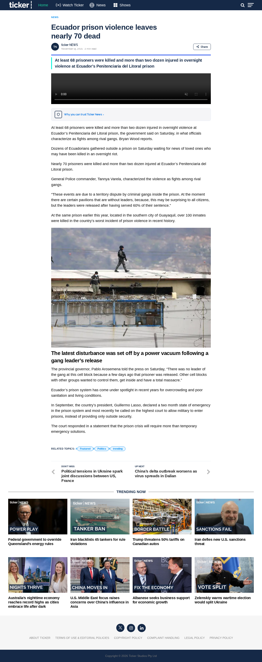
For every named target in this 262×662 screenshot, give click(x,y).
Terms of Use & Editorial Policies (82, 637)
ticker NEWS (69, 44)
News (101, 5)
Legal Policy (194, 637)
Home (43, 5)
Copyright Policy (128, 637)
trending (118, 448)
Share (204, 46)
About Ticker (39, 637)
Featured (85, 448)
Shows (125, 5)
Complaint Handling (163, 637)
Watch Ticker (73, 5)
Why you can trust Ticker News (84, 114)
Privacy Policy (221, 637)
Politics (101, 448)
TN (55, 46)
